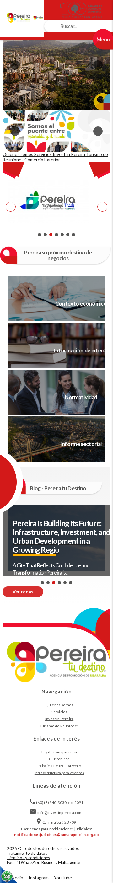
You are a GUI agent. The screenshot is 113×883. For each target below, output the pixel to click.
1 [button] (39, 234)
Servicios (59, 711)
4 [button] (56, 234)
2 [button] (45, 234)
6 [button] (67, 234)
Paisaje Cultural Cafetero (59, 765)
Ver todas (23, 591)
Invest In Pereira (59, 718)
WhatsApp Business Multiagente (50, 862)
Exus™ (12, 862)
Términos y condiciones (28, 857)
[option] (56, 65)
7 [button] (73, 234)
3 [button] (50, 234)
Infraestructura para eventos (59, 772)
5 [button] (62, 234)
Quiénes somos (59, 705)
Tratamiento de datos (27, 853)
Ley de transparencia (59, 752)
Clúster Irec (59, 759)
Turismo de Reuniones (59, 726)
